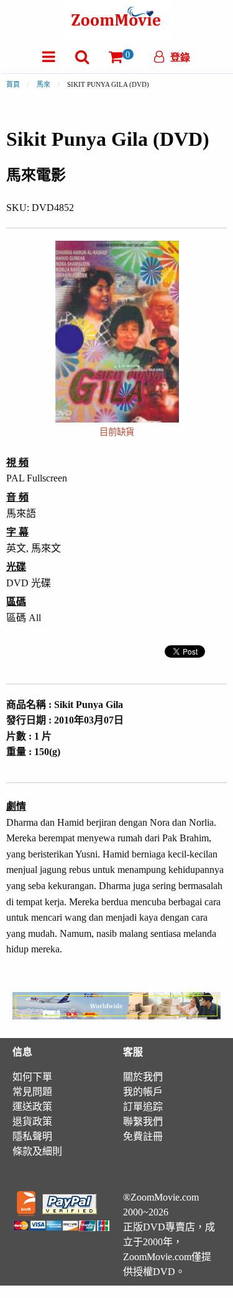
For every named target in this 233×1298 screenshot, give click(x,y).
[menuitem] (48, 56)
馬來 (43, 84)
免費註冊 (143, 1136)
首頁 (13, 84)
